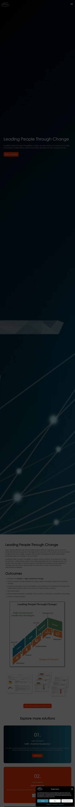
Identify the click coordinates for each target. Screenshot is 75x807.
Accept (43, 801)
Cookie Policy (49, 804)
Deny (55, 801)
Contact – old (61, 804)
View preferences (67, 801)
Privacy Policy (55, 804)
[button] (72, 789)
